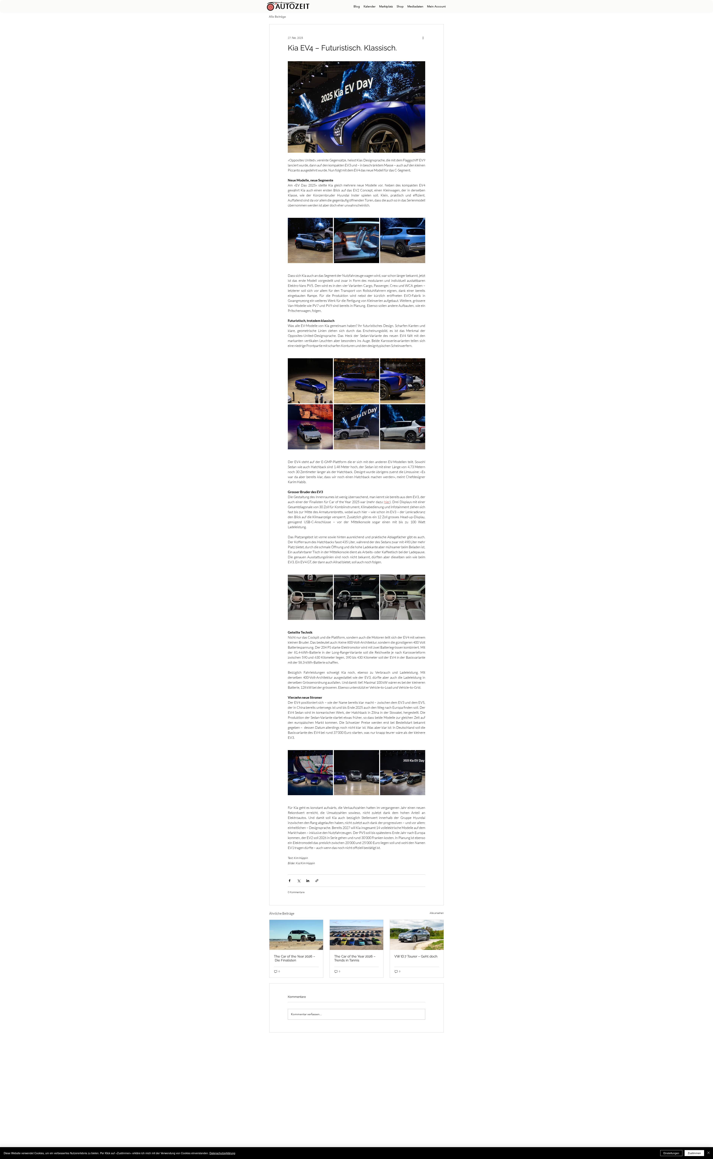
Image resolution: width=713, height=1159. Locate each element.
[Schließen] (708, 1153)
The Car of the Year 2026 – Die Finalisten (294, 958)
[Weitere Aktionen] (423, 37)
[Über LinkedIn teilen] (308, 880)
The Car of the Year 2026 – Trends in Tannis (354, 958)
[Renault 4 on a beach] (296, 935)
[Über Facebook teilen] (289, 880)
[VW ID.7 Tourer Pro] (417, 935)
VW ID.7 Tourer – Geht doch (415, 956)
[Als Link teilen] (317, 880)
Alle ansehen (437, 912)
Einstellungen (671, 1153)
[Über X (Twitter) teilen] (298, 880)
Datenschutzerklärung (222, 1153)
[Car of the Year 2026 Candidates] (356, 935)
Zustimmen (694, 1153)
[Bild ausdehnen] (310, 240)
